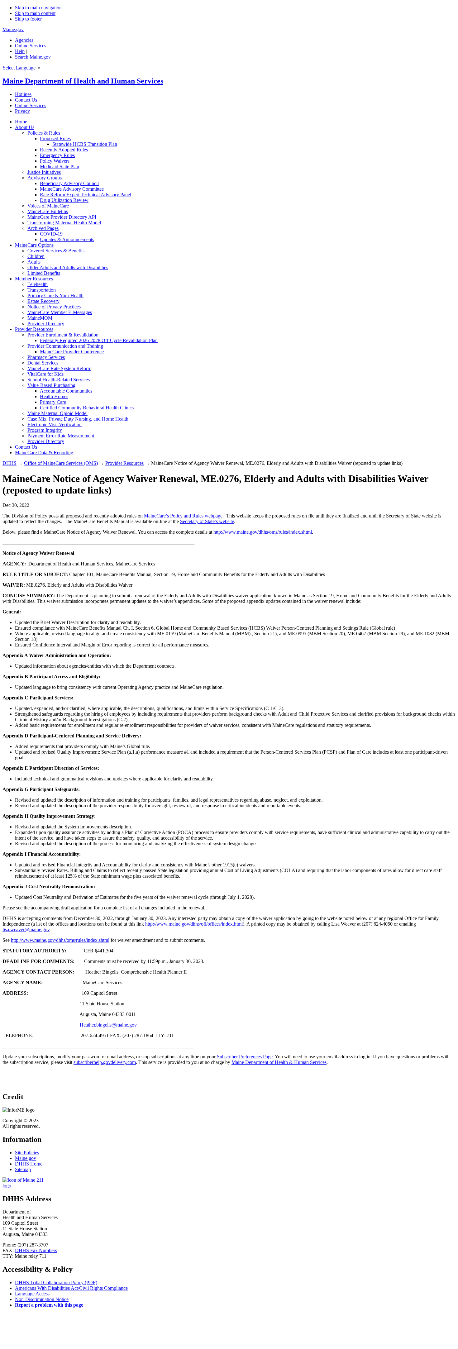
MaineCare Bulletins (47, 211)
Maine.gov (13, 29)
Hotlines (23, 94)
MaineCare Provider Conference (72, 351)
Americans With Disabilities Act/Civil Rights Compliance (71, 1288)
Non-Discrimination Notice (42, 1299)
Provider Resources (34, 329)
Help (20, 51)
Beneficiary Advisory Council (69, 183)
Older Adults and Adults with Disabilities (67, 267)
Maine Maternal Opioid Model (57, 413)
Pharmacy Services (46, 357)
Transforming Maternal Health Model (64, 222)
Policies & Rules (43, 133)
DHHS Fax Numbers (36, 1250)
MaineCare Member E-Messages (59, 312)
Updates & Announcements (67, 239)
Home (21, 121)
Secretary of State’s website (207, 521)
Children (36, 256)
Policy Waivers (54, 161)
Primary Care (53, 402)
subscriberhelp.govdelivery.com (105, 1062)
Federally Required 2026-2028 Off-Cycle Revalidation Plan (99, 340)
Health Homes (54, 396)
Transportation (41, 290)
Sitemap (23, 1169)
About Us (24, 127)
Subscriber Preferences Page (245, 1056)
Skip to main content (35, 13)
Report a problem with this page (49, 1305)
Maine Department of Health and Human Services (82, 81)
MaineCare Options (34, 245)
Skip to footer (28, 18)
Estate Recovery (43, 301)
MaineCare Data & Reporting (44, 452)
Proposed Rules (55, 138)
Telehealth (37, 284)
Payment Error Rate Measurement (60, 435)
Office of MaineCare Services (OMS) (61, 463)
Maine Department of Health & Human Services (279, 1062)
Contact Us (26, 99)
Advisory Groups (44, 177)
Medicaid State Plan (59, 166)
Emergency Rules (57, 155)
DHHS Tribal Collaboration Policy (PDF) (56, 1282)
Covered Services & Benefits (55, 250)
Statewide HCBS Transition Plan (84, 144)
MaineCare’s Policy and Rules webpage (183, 515)
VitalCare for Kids (45, 374)
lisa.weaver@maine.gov (26, 929)
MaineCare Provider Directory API (61, 217)
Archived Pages (43, 228)
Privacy (22, 111)
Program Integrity (44, 430)
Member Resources (34, 278)
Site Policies (27, 1152)
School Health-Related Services (58, 379)
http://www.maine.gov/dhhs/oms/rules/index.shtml (262, 532)
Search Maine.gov (33, 57)
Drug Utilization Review (64, 200)
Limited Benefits (43, 273)
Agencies (24, 40)
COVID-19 (51, 233)
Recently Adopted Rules (64, 149)
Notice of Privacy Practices (54, 306)
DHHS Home (28, 1163)
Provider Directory (45, 323)
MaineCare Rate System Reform (59, 368)
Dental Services (42, 362)
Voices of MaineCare (48, 205)
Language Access (32, 1293)
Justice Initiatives (44, 172)
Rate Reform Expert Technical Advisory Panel (85, 194)
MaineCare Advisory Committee (72, 189)
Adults (34, 262)
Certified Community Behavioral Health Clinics (87, 407)
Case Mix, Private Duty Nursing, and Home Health (77, 419)
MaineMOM (39, 318)
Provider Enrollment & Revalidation (62, 334)
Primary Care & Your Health (55, 295)
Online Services (30, 45)
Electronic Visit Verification (54, 424)
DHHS (9, 463)
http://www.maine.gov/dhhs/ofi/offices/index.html (194, 924)
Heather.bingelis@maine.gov (108, 1024)
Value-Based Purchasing (51, 385)
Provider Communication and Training (65, 346)
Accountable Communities (66, 390)
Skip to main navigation (38, 7)
